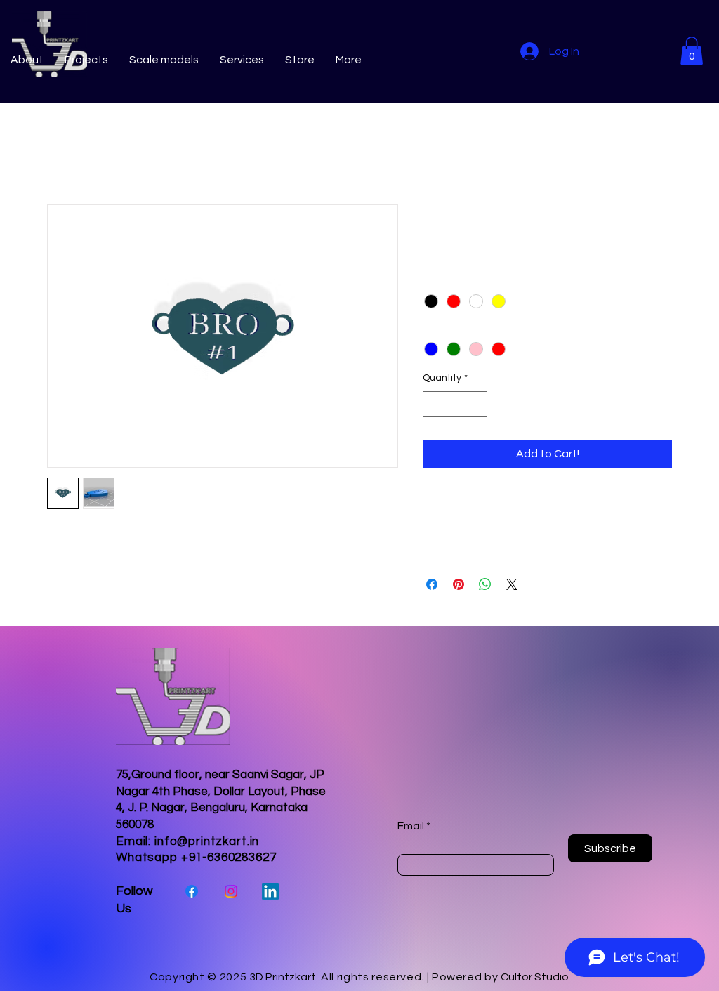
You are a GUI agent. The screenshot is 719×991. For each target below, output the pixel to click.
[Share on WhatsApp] (485, 584)
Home (62, 153)
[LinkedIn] (270, 891)
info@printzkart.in (206, 841)
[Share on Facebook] (431, 584)
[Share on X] (511, 584)
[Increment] (476, 404)
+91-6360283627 (229, 857)
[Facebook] (191, 891)
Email (410, 826)
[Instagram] (231, 891)
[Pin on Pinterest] (458, 584)
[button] (692, 51)
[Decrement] (433, 404)
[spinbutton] (455, 404)
